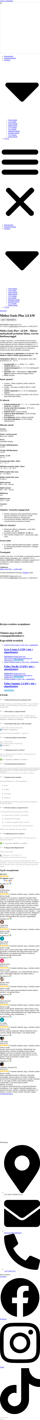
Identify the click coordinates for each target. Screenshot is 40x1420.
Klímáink (26, 572)
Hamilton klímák (13, 133)
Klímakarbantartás (10, 58)
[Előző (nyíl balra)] (1, 1419)
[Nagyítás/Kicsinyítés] (1, 1417)
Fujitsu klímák (12, 124)
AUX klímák (12, 127)
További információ (6, 1094)
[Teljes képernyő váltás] (3, 1417)
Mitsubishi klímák (14, 131)
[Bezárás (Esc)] (7, 1417)
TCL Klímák (12, 135)
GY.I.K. (6, 138)
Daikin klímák (12, 137)
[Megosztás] (5, 1417)
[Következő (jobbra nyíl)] (3, 1419)
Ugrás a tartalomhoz (6, 1)
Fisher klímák (12, 120)
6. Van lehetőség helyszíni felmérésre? (15, 764)
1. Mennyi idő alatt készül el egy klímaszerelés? (17, 700)
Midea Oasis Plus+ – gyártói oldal (11, 569)
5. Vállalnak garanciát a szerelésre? (14, 750)
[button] (20, 181)
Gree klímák (12, 122)
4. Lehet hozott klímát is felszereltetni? (15, 737)
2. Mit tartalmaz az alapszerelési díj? (14, 711)
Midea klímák (12, 125)
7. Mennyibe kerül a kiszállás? (12, 777)
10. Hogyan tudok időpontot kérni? (14, 847)
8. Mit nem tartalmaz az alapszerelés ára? (16, 807)
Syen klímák (12, 129)
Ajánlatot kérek (18, 660)
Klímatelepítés (8, 56)
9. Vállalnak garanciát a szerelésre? (14, 833)
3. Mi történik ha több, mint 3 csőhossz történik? (18, 723)
